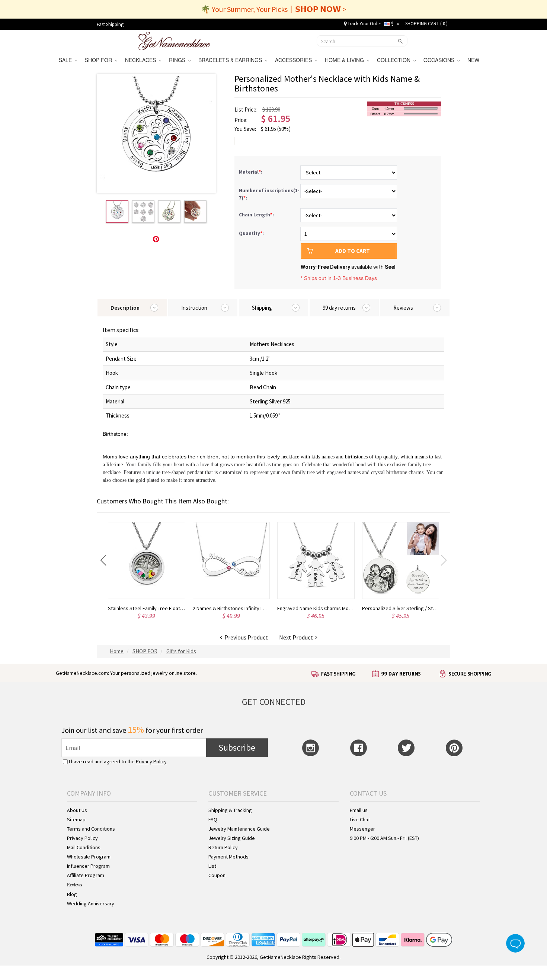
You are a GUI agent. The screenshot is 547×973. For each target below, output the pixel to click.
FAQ (212, 819)
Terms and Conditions (91, 828)
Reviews (74, 884)
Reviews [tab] (403, 307)
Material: (251, 172)
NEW (474, 60)
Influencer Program (88, 866)
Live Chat (360, 819)
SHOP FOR (100, 60)
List (212, 866)
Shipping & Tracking (230, 810)
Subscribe (236, 747)
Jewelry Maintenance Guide (239, 828)
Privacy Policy (151, 761)
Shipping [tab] (262, 307)
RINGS (178, 60)
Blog (72, 894)
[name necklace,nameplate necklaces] (174, 40)
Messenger (362, 828)
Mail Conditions (83, 847)
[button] (103, 560)
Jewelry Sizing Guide (231, 838)
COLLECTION (395, 60)
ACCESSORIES (295, 60)
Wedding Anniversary (90, 903)
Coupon (216, 875)
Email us (359, 810)
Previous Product (245, 637)
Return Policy (223, 847)
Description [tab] (125, 307)
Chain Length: (257, 215)
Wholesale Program (89, 856)
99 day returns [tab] (339, 307)
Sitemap (76, 819)
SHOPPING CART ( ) (426, 23)
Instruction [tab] (194, 307)
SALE (67, 60)
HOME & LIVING (346, 60)
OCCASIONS (440, 60)
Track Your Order (363, 23)
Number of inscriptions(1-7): (269, 194)
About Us (77, 810)
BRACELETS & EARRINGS (231, 60)
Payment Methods (228, 856)
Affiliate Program (85, 875)
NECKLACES (142, 60)
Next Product (297, 637)
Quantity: (251, 233)
